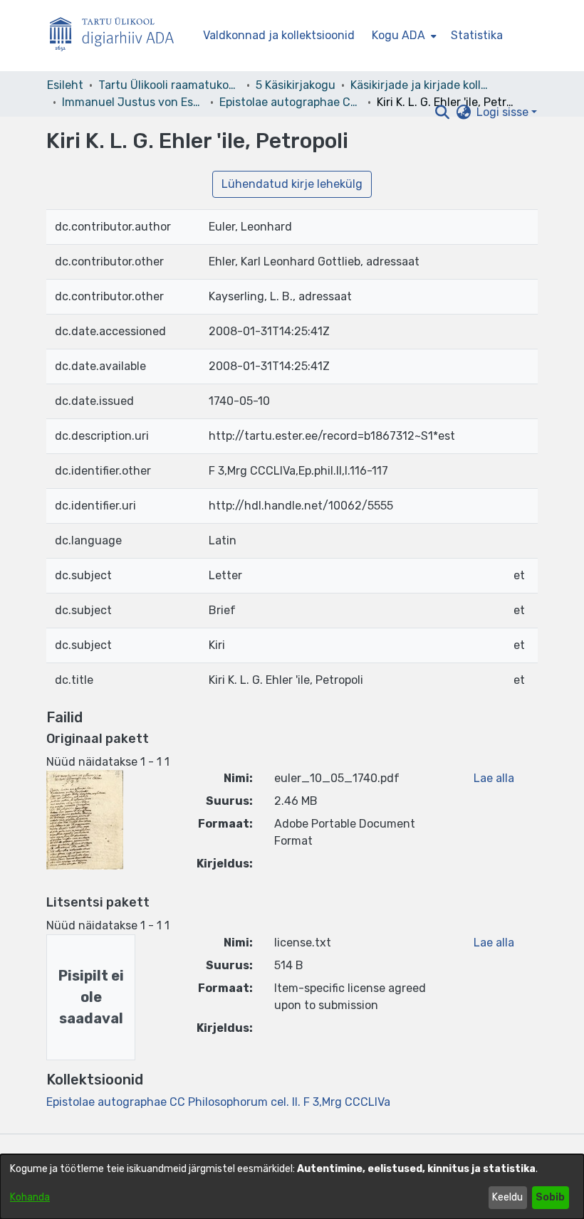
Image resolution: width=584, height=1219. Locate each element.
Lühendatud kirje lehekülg (292, 184)
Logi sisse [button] (503, 112)
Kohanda (30, 1197)
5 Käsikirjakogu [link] (295, 85)
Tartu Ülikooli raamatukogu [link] (169, 85)
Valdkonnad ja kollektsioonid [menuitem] (279, 35)
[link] (218, 1102)
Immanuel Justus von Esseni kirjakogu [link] (133, 102)
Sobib (550, 1197)
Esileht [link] (65, 85)
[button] (442, 112)
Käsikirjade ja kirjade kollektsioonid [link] (421, 85)
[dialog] (292, 1186)
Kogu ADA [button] (398, 35)
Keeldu (507, 1197)
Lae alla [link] (494, 778)
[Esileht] (117, 35)
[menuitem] (403, 35)
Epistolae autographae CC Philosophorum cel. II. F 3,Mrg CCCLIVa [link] (290, 102)
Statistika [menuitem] (477, 35)
